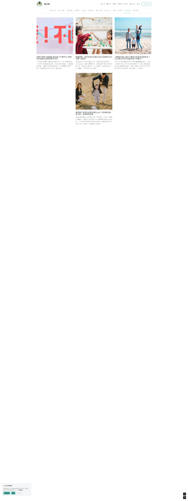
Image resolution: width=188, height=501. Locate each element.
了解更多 (20, 488)
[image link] (39, 4)
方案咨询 (146, 4)
